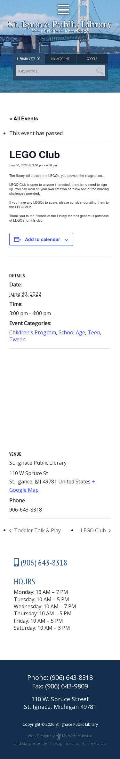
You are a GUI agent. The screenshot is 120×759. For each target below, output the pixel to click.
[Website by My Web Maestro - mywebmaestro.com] (58, 736)
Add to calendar (42, 239)
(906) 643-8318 (71, 677)
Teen (94, 332)
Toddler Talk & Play (37, 530)
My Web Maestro (77, 736)
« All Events (23, 118)
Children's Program (32, 332)
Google (92, 58)
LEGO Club (94, 530)
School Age (72, 332)
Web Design (38, 736)
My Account (60, 58)
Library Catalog (28, 58)
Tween (17, 339)
